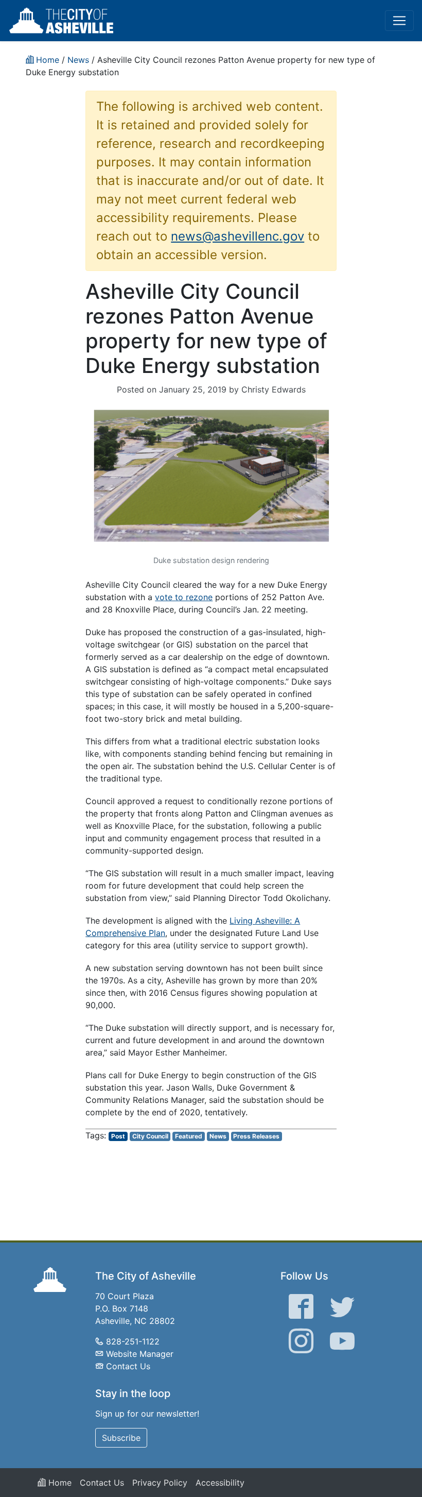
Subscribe (121, 1438)
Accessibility (220, 1482)
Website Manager (139, 1354)
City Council (150, 1136)
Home (59, 1482)
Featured (188, 1136)
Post (118, 1136)
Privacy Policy (159, 1482)
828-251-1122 (133, 1341)
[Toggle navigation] (399, 20)
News (217, 1136)
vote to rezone (184, 597)
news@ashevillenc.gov (237, 236)
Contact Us (128, 1366)
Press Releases (256, 1136)
